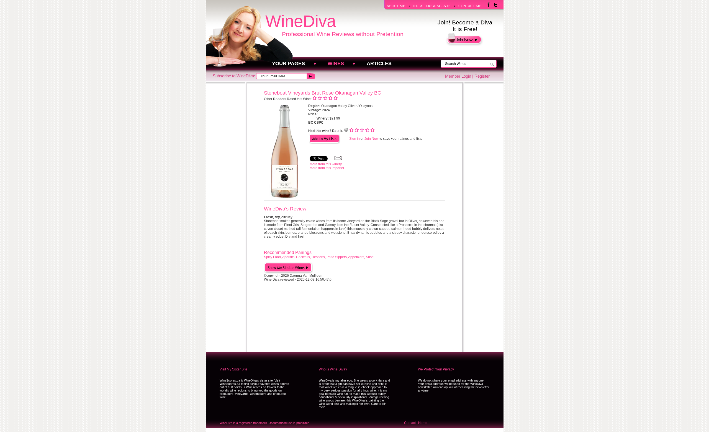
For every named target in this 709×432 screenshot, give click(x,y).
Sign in (354, 139)
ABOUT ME (396, 6)
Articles (379, 63)
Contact (410, 423)
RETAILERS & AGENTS (431, 6)
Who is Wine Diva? (333, 369)
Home (422, 423)
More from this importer (327, 168)
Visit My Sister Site (233, 369)
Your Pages (288, 63)
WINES (336, 63)
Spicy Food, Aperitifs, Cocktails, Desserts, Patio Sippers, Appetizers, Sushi (319, 257)
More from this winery (326, 164)
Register (482, 76)
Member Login (458, 76)
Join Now (371, 139)
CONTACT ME (469, 6)
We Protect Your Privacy (436, 369)
